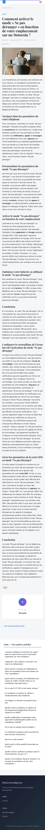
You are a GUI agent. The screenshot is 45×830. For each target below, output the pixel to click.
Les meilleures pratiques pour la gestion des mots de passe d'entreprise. (22, 733)
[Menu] (40, 2)
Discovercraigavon (12, 782)
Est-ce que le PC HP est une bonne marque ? (22, 688)
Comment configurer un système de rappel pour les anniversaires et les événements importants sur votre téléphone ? (21, 654)
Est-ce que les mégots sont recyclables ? (20, 727)
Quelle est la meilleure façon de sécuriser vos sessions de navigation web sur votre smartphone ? (22, 761)
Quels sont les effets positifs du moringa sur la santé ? (21, 745)
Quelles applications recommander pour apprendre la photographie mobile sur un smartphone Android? (21, 719)
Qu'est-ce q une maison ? (14, 739)
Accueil (4, 8)
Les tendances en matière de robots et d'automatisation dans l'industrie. (19, 694)
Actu (10, 8)
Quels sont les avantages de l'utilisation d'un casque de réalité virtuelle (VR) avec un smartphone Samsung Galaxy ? (22, 680)
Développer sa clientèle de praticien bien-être (21, 701)
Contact (5, 816)
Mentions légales (8, 812)
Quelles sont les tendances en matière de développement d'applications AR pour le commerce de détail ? (20, 710)
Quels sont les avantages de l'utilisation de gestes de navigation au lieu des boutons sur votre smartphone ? (21, 671)
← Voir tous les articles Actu (13, 626)
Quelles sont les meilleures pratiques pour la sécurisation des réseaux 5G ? (22, 752)
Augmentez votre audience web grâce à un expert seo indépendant (21, 662)
